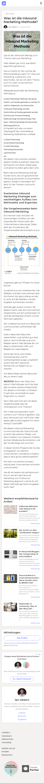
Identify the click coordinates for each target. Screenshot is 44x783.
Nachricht (22, 716)
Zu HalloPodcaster (22, 679)
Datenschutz (7, 739)
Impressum (7, 736)
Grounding (6, 742)
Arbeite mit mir (8, 748)
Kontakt (5, 751)
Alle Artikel (22, 638)
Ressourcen (7, 755)
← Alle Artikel (9, 14)
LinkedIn (22, 713)
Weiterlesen (35, 523)
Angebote (22, 719)
